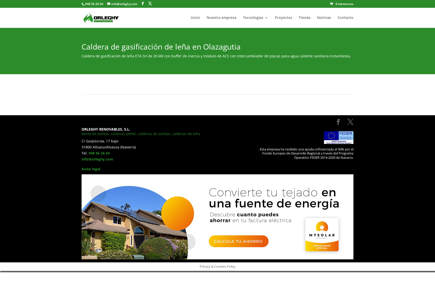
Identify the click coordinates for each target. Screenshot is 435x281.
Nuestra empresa (221, 18)
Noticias (324, 18)
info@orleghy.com (97, 159)
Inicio (195, 18)
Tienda (304, 18)
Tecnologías (253, 18)
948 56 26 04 (99, 153)
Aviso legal (91, 169)
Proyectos (283, 18)
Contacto (345, 18)
